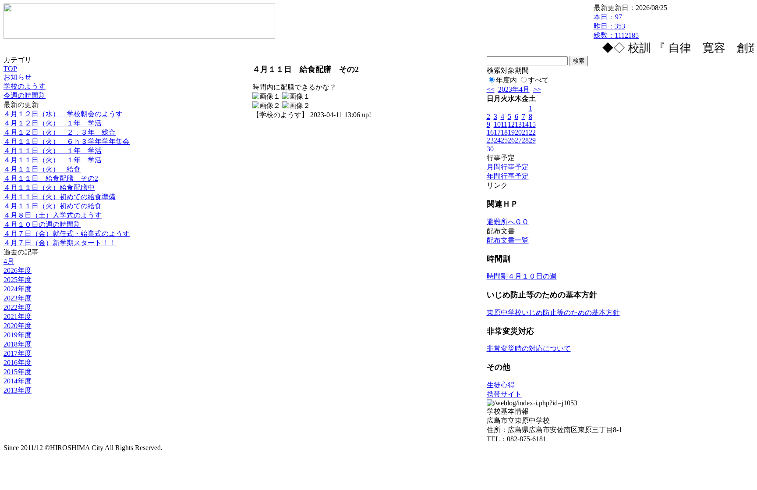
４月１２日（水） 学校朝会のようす (63, 114)
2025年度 (18, 279)
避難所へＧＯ (508, 221)
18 (504, 132)
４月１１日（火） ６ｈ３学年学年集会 (67, 141)
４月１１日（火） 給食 (42, 169)
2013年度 (18, 390)
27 (518, 140)
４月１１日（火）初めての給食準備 (60, 196)
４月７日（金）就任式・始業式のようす (67, 233)
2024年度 (18, 289)
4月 (9, 261)
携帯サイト (504, 394)
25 (504, 140)
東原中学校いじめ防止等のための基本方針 (553, 312)
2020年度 (18, 325)
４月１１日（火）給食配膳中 (49, 187)
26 (511, 140)
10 (497, 124)
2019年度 (18, 335)
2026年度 (18, 270)
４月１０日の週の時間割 (42, 224)
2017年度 (18, 353)
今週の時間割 (25, 95)
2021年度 (18, 316)
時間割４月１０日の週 (522, 276)
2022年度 (18, 307)
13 (518, 124)
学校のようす (25, 86)
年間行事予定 (508, 176)
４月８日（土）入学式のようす (53, 215)
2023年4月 (514, 89)
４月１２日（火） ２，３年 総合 (60, 132)
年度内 (506, 80)
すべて (538, 80)
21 (525, 132)
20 (518, 132)
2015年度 (18, 372)
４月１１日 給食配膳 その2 (51, 178)
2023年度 (18, 298)
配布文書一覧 (508, 240)
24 (497, 140)
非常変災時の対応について (529, 348)
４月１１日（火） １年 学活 (53, 150)
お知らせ (18, 77)
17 (497, 132)
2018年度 (18, 344)
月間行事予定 (508, 167)
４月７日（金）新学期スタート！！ (60, 243)
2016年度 (18, 362)
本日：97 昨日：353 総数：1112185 (616, 26)
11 (504, 124)
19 (511, 132)
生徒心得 (501, 385)
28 (525, 140)
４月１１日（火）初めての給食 (53, 206)
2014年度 (18, 381)
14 (525, 124)
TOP (10, 68)
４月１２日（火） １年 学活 (53, 123)
